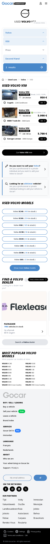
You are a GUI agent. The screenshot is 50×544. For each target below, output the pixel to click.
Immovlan (7, 435)
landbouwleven (10, 508)
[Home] (3, 79)
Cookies (10, 532)
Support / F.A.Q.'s (10, 468)
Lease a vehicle (9, 416)
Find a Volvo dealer (12, 280)
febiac (6, 518)
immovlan (38, 499)
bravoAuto (38, 518)
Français (7, 445)
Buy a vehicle (9, 406)
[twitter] (26, 489)
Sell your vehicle (10, 411)
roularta (22, 522)
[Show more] (26, 280)
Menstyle (37, 504)
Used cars (12, 79)
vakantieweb (9, 504)
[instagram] (12, 489)
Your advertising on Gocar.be (16, 463)
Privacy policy (36, 532)
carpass (22, 518)
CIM (26, 535)
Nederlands (8, 450)
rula (20, 508)
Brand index (8, 420)
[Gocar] (14, 3)
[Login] (41, 3)
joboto (6, 513)
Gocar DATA (8, 430)
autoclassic (23, 513)
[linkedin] (19, 489)
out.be (21, 504)
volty (20, 499)
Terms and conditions (15, 535)
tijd (4, 499)
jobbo (36, 508)
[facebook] (6, 489)
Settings (22, 532)
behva (36, 513)
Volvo (23, 79)
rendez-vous (9, 522)
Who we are (8, 458)
